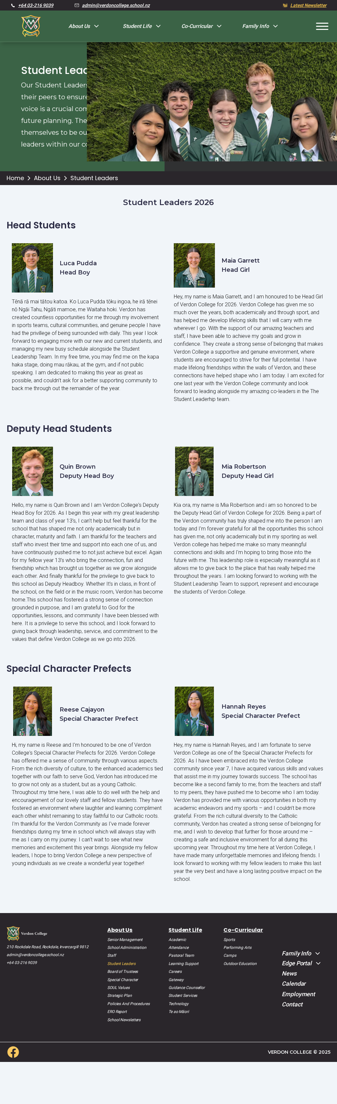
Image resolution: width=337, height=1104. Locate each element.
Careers (175, 971)
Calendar (293, 983)
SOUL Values (118, 987)
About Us (47, 178)
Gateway (176, 979)
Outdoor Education (239, 963)
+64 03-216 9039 (35, 5)
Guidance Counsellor (186, 987)
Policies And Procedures (128, 1003)
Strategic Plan (119, 995)
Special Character (122, 979)
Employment (298, 994)
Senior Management (125, 939)
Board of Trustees (122, 971)
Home (15, 178)
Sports (229, 939)
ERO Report (117, 1011)
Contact (292, 1004)
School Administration (126, 947)
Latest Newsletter (308, 5)
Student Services (182, 995)
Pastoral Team (181, 955)
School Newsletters (124, 1020)
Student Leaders (94, 178)
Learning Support (183, 963)
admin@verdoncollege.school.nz (116, 5)
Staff (111, 955)
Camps (229, 955)
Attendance (178, 947)
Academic (177, 939)
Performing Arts (237, 947)
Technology (178, 1003)
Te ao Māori (178, 1011)
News (289, 973)
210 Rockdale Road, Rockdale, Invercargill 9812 (47, 947)
